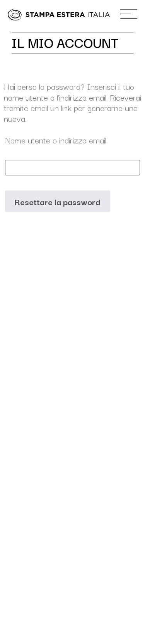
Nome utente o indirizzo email (55, 139)
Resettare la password (58, 201)
